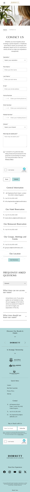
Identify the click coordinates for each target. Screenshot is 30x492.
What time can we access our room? (14, 292)
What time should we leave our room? (12, 316)
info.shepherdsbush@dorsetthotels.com (16, 202)
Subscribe (22, 428)
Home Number (7, 95)
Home (5, 29)
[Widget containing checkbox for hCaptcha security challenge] (15, 170)
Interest (5, 124)
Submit (16, 179)
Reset (6, 179)
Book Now (15, 490)
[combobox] (6, 98)
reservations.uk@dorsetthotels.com (15, 218)
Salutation (6, 57)
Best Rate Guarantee (12, 388)
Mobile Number (8, 114)
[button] (25, 343)
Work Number (7, 105)
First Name (6, 67)
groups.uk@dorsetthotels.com (14, 247)
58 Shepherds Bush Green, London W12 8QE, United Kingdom (16, 194)
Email (5, 86)
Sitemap (9, 393)
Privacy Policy (9, 159)
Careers (9, 385)
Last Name (6, 76)
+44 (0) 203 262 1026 (11, 198)
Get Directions (14, 260)
